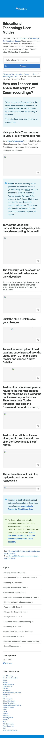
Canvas (5, 682)
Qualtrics (5, 720)
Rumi (4, 722)
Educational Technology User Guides (16, 74)
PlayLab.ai (6, 715)
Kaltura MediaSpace (9, 701)
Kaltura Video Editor (9, 703)
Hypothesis (6, 694)
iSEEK (5, 697)
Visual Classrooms (8, 726)
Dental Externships (8, 684)
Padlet (5, 711)
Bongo (5, 680)
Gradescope (6, 690)
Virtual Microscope (8, 724)
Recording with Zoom (10, 76)
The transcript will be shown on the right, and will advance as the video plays (21, 273)
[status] (22, 112)
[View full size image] (22, 165)
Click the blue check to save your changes (19, 320)
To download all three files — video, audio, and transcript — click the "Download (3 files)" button (20, 439)
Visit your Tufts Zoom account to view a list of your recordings (21, 134)
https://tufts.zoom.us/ (15, 141)
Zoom (35, 74)
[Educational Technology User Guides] (21, 9)
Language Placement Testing (12, 705)
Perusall (5, 713)
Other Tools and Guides (10, 730)
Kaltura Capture (7, 699)
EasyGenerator (7, 686)
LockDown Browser (9, 707)
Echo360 (5, 688)
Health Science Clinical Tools (12, 692)
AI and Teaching (8, 676)
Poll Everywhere (8, 718)
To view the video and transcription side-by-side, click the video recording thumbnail (21, 228)
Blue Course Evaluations (10, 678)
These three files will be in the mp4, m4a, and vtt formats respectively (20, 477)
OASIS (5, 709)
